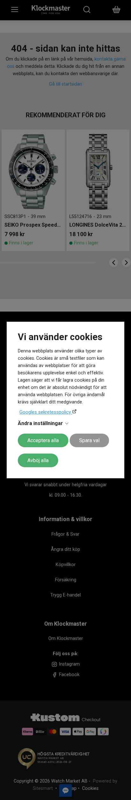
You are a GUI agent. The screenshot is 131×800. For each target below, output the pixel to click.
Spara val (89, 440)
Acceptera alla (43, 440)
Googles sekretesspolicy (45, 412)
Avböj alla (38, 460)
